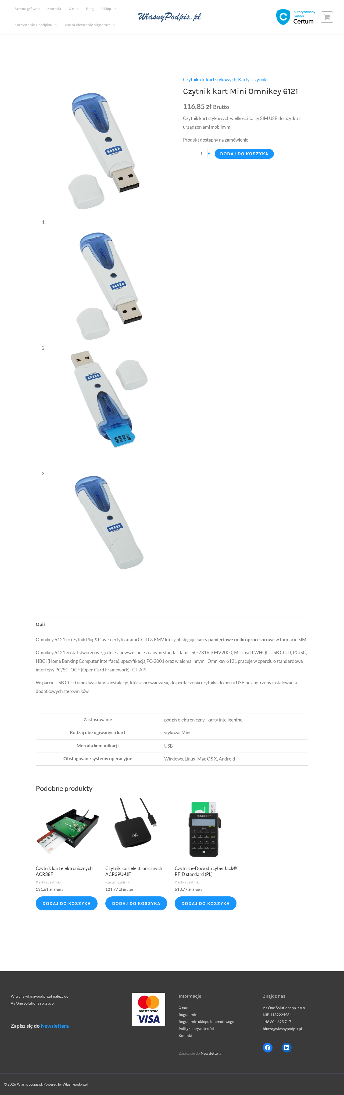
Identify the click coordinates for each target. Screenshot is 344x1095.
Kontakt (54, 8)
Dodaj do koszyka (244, 153)
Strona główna (27, 8)
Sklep (106, 8)
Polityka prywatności (196, 1028)
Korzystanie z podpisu (33, 25)
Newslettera (55, 1026)
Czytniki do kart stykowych (209, 79)
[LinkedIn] (287, 1047)
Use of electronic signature (87, 25)
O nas (73, 8)
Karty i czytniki (253, 79)
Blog (90, 8)
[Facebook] (268, 1047)
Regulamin (188, 1014)
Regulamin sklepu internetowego (206, 1021)
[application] (113, 9)
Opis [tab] (40, 624)
